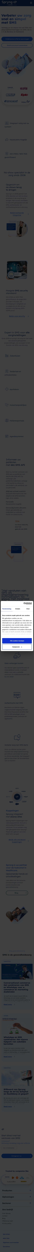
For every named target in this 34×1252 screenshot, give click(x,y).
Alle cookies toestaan (17, 640)
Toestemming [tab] (6, 608)
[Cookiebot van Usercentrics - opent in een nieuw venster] (24, 603)
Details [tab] (17, 608)
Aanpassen (16, 647)
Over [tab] (28, 608)
